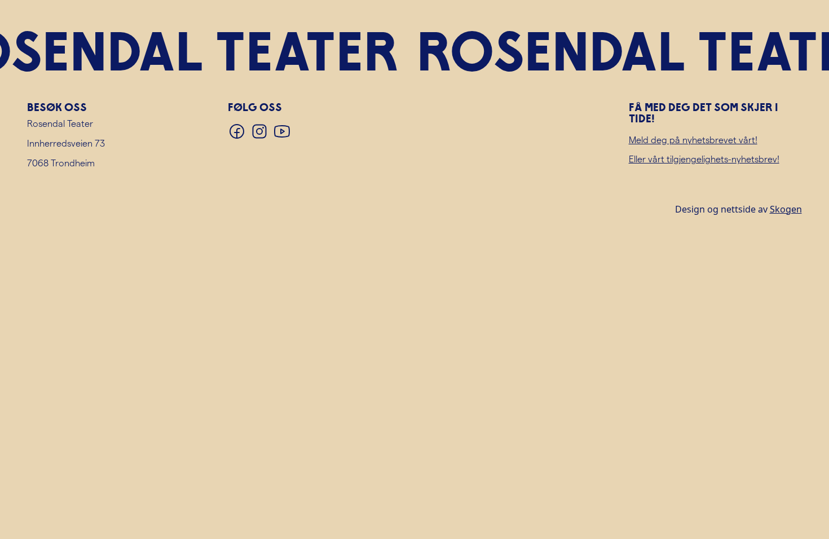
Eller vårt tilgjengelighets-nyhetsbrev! (704, 158)
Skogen (786, 209)
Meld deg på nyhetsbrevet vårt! (693, 139)
